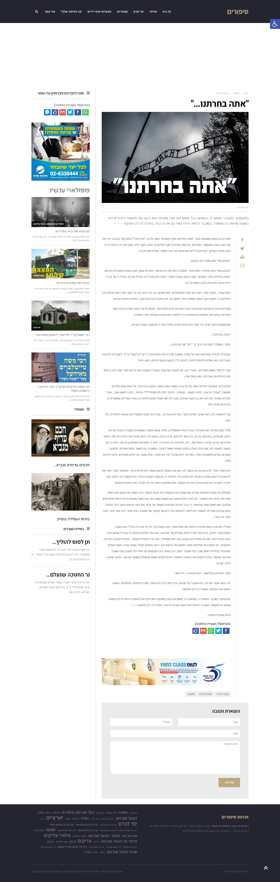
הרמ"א (75, 818)
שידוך (102, 852)
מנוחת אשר (39, 830)
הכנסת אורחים (107, 819)
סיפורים (238, 11)
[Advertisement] (140, 55)
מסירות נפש (129, 836)
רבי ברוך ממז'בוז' (129, 847)
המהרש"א (95, 819)
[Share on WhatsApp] (211, 630)
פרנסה (96, 842)
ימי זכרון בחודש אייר (86, 824)
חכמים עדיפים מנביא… (72, 465)
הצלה (85, 818)
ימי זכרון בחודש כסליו (61, 824)
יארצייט (54, 817)
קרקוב (50, 841)
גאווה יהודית (205, 694)
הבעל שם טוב (126, 818)
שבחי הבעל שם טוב (121, 852)
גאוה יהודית (223, 694)
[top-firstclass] (166, 671)
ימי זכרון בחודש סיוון (128, 830)
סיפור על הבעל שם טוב (119, 841)
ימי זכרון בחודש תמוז (88, 830)
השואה (191, 694)
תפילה (87, 852)
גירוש (48, 812)
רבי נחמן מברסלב (48, 847)
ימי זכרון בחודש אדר (108, 825)
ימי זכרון (128, 823)
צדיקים (84, 840)
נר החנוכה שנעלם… (68, 575)
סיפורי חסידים (79, 836)
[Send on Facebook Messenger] (47, 112)
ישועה (50, 829)
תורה (95, 852)
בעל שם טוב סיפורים (78, 812)
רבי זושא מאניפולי (113, 847)
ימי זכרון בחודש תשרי (66, 830)
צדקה (73, 841)
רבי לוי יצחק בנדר (96, 847)
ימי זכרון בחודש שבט (109, 830)
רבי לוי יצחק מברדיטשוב (72, 847)
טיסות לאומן (48, 871)
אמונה (122, 812)
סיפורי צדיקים (57, 835)
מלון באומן (36, 871)
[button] (275, 24)
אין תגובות (243, 207)
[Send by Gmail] (203, 630)
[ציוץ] (218, 630)
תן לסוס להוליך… (71, 542)
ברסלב (56, 812)
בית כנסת (100, 813)
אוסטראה (133, 813)
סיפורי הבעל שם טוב (104, 835)
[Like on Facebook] (195, 630)
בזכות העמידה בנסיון (73, 519)
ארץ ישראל (111, 812)
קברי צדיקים (62, 841)
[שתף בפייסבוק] (226, 630)
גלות (41, 812)
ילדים (42, 819)
